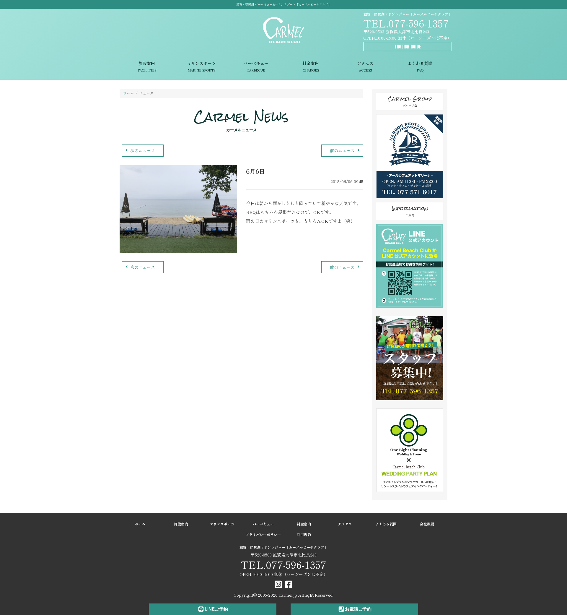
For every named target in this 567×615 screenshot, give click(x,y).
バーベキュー (256, 66)
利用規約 (304, 534)
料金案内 (310, 66)
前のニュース (342, 150)
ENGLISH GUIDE (408, 46)
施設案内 (147, 66)
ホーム (128, 92)
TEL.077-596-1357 (406, 23)
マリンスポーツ (201, 66)
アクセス (365, 66)
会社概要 (427, 523)
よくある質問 (420, 66)
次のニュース (142, 150)
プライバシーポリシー (263, 534)
